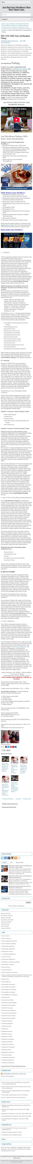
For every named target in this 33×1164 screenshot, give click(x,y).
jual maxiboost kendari (8, 987)
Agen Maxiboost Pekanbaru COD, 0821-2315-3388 (16, 1116)
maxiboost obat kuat (8, 1044)
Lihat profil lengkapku (7, 1076)
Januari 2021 (5, 913)
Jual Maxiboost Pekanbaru (10, 994)
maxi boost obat (6, 27)
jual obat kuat (6, 997)
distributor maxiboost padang (10, 962)
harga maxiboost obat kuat (9, 25)
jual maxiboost (6, 981)
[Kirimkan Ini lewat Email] (3, 750)
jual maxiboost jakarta (8, 984)
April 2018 (4, 926)
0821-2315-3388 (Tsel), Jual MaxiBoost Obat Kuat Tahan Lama (20, 866)
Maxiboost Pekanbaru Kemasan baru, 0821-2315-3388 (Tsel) (20, 887)
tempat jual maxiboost (18, 28)
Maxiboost (14, 27)
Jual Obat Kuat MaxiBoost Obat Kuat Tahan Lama (16, 8)
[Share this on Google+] (11, 747)
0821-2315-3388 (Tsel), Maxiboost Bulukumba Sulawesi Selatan (5, 767)
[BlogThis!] (4, 750)
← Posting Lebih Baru (7, 799)
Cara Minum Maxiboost (9, 954)
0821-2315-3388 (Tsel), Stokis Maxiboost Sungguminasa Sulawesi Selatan (14, 787)
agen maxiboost (10, 23)
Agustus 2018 (5, 922)
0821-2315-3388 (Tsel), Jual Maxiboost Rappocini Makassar (20, 876)
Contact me (10, 1149)
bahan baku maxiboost (8, 949)
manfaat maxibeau (23, 25)
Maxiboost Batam (7, 1031)
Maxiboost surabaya (8, 1052)
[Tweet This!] (8, 747)
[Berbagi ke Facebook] (8, 750)
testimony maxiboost (8, 1062)
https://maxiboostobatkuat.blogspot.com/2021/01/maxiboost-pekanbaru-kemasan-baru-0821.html (17, 975)
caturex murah (6, 956)
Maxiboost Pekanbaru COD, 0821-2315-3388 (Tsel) (17, 1113)
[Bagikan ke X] (6, 750)
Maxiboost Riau (6, 1049)
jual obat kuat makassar (9, 1010)
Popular (4, 862)
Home (3, 23)
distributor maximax (8, 964)
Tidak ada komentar (5, 42)
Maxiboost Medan (7, 1041)
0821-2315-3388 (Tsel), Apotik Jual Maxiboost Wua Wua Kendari (23, 768)
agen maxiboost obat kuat (9, 941)
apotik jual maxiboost (22, 23)
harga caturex (6, 967)
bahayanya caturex (7, 951)
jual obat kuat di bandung (9, 1002)
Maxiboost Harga (23, 27)
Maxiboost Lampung (8, 1039)
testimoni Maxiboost (8, 1060)
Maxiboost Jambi (7, 1036)
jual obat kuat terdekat (8, 1018)
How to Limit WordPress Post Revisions (14, 1097)
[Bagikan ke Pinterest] (10, 750)
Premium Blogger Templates (17, 1160)
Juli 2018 (3, 924)
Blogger (22, 906)
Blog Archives (19, 862)
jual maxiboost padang (8, 992)
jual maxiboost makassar (9, 989)
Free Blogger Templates (16, 1162)
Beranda (18, 799)
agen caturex (6, 935)
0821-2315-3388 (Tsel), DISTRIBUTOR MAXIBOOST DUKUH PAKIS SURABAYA (5, 790)
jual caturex (5, 979)
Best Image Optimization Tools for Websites (15, 1095)
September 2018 (6, 919)
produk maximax (6, 28)
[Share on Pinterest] (13, 747)
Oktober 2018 (5, 917)
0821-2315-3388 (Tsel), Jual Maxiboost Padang (15, 37)
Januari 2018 (5, 928)
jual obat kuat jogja (7, 1008)
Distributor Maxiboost (8, 959)
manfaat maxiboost (7, 1023)
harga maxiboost (7, 969)
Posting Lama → (27, 799)
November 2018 (5, 915)
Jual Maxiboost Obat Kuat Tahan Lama (14, 1073)
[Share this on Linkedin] (15, 747)
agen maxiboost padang (9, 943)
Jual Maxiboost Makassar (19, 646)
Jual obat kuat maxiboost (9, 1013)
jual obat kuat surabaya (8, 1015)
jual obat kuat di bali (8, 1000)
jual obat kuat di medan (8, 1005)
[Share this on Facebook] (6, 747)
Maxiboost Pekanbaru (8, 1047)
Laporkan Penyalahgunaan (13, 1066)
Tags (11, 862)
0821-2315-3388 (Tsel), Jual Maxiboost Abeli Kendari (14, 768)
